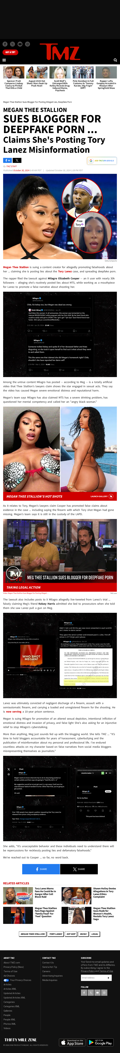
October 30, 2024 (21, 170)
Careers (46, 971)
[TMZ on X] (12, 44)
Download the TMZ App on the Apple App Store (72, 1042)
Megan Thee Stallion (33, 933)
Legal (94, 933)
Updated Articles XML (14, 997)
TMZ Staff (11, 166)
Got (10, 52)
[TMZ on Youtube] (20, 44)
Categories (9, 1002)
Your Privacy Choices (20, 980)
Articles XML (10, 989)
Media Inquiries (49, 980)
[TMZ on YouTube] (97, 993)
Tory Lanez (55, 933)
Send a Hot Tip (49, 967)
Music (83, 933)
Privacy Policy (88, 971)
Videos (7, 1028)
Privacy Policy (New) (14, 967)
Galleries (8, 1011)
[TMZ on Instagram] (27, 44)
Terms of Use (10, 971)
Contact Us (48, 962)
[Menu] (4, 60)
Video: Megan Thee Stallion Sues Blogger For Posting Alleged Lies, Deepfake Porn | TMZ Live (26, 593)
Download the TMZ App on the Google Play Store (100, 1042)
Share (43, 869)
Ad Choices (9, 976)
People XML (9, 1019)
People (7, 1015)
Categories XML (12, 1006)
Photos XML (10, 1024)
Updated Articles (12, 993)
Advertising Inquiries (52, 976)
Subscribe (108, 978)
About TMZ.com (12, 962)
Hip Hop (71, 933)
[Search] (115, 60)
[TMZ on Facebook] (5, 44)
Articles (7, 984)
